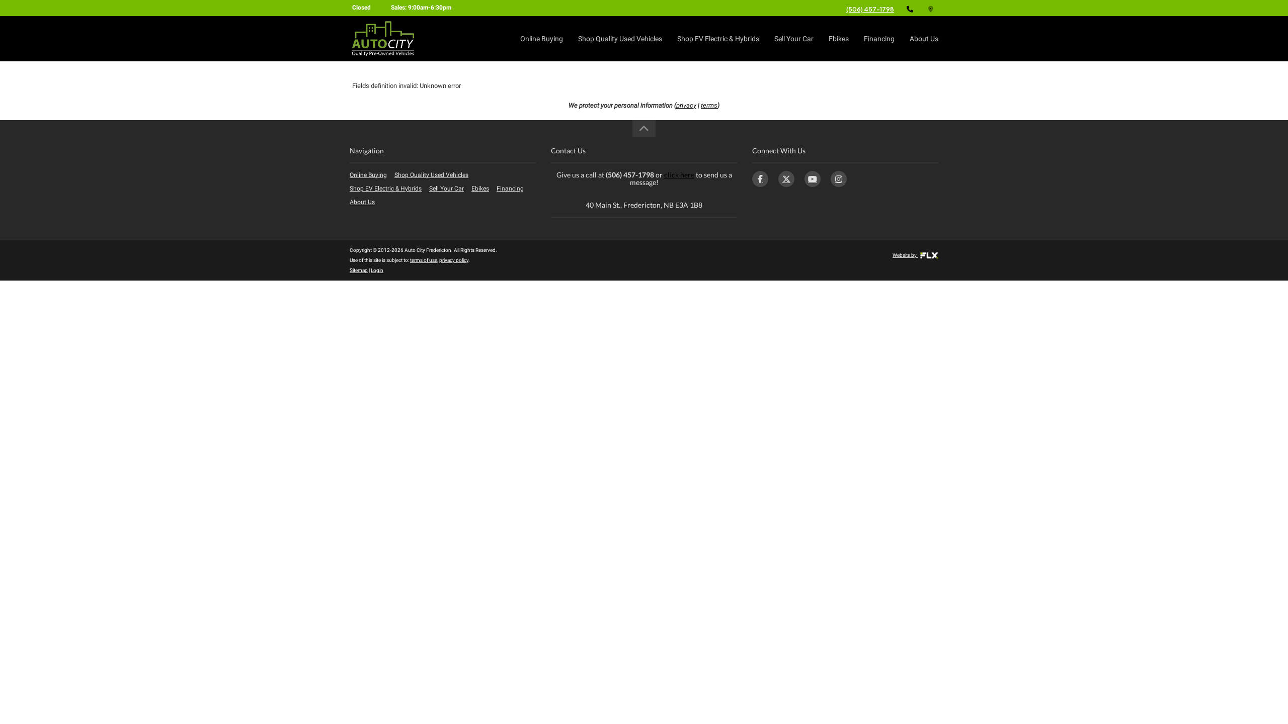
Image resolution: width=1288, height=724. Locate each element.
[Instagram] (839, 179)
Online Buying (541, 39)
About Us (924, 39)
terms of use (423, 260)
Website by (905, 255)
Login (377, 270)
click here (679, 174)
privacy (686, 105)
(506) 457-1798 (870, 9)
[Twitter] (786, 179)
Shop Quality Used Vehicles (620, 39)
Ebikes (839, 39)
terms (709, 105)
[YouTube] (812, 179)
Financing (879, 39)
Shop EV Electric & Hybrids (718, 39)
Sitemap (359, 270)
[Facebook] (760, 179)
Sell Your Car (794, 39)
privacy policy (453, 260)
